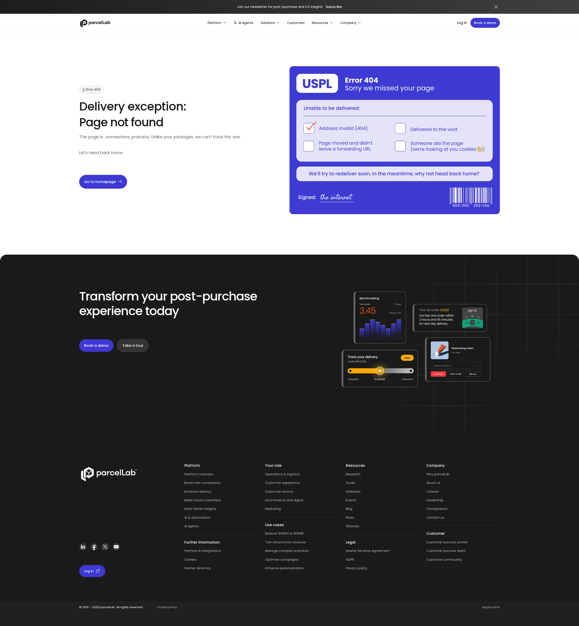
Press (350, 517)
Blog (349, 508)
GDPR (350, 559)
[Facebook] (94, 548)
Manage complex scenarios (287, 551)
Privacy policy (356, 568)
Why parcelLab (438, 474)
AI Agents (191, 526)
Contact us (435, 517)
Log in (462, 22)
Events (351, 500)
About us (433, 483)
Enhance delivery (197, 491)
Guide (350, 483)
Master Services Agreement (368, 551)
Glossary (352, 526)
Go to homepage (100, 181)
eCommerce (275, 500)
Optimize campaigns (281, 559)
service (287, 491)
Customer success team (446, 551)
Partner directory (197, 568)
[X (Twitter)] (105, 548)
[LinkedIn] (83, 548)
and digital (294, 500)
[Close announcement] (496, 7)
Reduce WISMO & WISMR (284, 533)
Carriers (190, 559)
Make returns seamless (202, 500)
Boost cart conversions (202, 483)
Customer (273, 491)
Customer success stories (446, 542)
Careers (432, 491)
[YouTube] (116, 548)
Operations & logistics (282, 474)
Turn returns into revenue (285, 542)
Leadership (434, 500)
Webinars (353, 491)
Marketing (273, 508)
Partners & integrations (202, 551)
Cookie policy (167, 607)
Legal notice (491, 607)
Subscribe (334, 7)
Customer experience (282, 483)
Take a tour (132, 345)
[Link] (108, 475)
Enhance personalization (284, 568)
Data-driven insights (200, 508)
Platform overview (198, 474)
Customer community (444, 559)
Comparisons (436, 508)
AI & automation (197, 517)
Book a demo (485, 23)
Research (353, 474)
